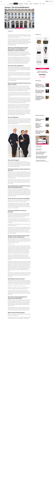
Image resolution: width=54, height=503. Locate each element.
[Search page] (51, 1)
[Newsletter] (50, 1)
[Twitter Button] (25, 30)
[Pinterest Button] (29, 30)
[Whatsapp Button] (30, 30)
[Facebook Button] (26, 30)
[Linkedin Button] (27, 30)
